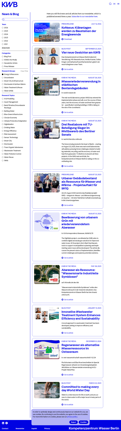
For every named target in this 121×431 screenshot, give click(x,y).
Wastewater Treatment (12, 151)
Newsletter (20, 428)
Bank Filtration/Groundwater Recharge (14, 106)
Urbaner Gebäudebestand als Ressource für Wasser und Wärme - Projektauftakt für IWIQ (81, 183)
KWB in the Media (10, 60)
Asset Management (11, 102)
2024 (6, 34)
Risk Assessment (10, 134)
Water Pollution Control (12, 154)
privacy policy (72, 417)
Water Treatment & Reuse (13, 87)
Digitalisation (9, 124)
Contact (5, 428)
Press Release (9, 66)
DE (114, 4)
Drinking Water (9, 127)
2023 (6, 37)
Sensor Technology (11, 137)
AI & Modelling (9, 99)
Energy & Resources (11, 74)
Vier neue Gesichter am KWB (81, 52)
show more (6, 48)
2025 (6, 31)
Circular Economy (10, 118)
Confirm (83, 422)
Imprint (34, 428)
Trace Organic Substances (13, 147)
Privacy (47, 428)
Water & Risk (8, 91)
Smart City (8, 141)
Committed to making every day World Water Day (80, 388)
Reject (73, 422)
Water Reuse (8, 157)
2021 (5, 44)
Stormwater (8, 144)
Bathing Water (9, 111)
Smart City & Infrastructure (13, 81)
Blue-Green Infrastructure (13, 114)
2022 (6, 41)
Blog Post (7, 56)
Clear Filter (24, 71)
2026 (6, 28)
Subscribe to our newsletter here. (85, 16)
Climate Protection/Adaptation (15, 121)
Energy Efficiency (10, 131)
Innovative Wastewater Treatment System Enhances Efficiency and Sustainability (81, 315)
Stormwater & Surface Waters (15, 84)
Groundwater (9, 77)
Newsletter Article (10, 63)
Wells (6, 160)
